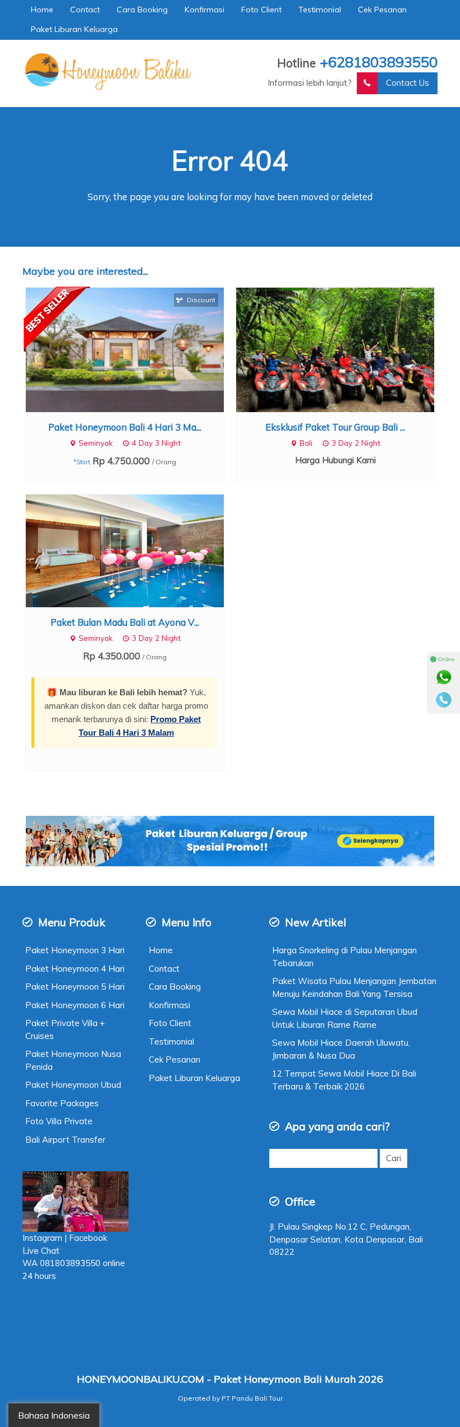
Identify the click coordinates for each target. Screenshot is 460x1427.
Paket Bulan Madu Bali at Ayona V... (124, 622)
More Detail (135, 349)
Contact (85, 9)
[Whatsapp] (444, 677)
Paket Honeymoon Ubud (73, 1084)
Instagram (42, 1237)
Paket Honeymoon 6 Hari (75, 1005)
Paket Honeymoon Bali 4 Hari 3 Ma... (124, 427)
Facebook (89, 1237)
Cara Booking (142, 9)
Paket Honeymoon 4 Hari (75, 968)
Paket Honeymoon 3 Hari (75, 950)
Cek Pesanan (382, 9)
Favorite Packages (62, 1103)
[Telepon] (444, 699)
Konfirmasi (204, 9)
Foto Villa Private (59, 1121)
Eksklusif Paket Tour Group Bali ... (335, 427)
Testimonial (319, 9)
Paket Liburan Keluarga (74, 29)
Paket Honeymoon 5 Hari (75, 986)
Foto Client (261, 9)
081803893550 (70, 1263)
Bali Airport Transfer (65, 1139)
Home (42, 9)
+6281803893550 (379, 62)
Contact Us (407, 82)
